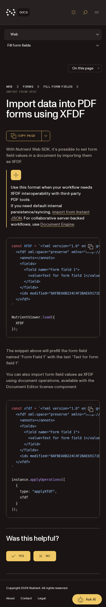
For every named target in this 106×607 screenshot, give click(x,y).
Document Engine (57, 224)
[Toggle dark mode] (73, 12)
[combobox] (45, 136)
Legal (42, 598)
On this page (82, 68)
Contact (26, 598)
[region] (53, 287)
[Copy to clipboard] (90, 247)
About (10, 598)
